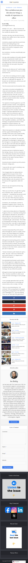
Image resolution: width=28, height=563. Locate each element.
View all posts (14, 422)
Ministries (19, 7)
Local (14, 7)
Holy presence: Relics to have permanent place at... (18, 354)
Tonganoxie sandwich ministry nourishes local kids (18, 332)
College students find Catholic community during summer (18, 339)
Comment (4, 431)
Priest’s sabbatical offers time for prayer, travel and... (18, 325)
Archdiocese (9, 7)
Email (4, 453)
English (17, 561)
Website (4, 460)
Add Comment (14, 20)
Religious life (18, 323)
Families (13, 345)
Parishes (17, 330)
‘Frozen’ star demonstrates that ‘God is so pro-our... (18, 347)
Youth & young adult (19, 337)
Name (4, 447)
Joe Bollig (22, 20)
